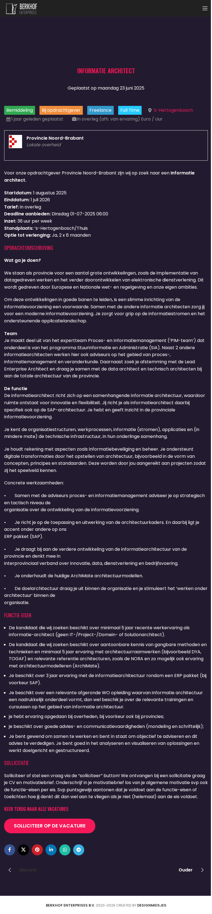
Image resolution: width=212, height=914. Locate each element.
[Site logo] (21, 8)
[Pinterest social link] (37, 849)
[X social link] (23, 849)
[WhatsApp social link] (64, 849)
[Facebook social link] (9, 849)
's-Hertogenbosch (173, 110)
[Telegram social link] (78, 849)
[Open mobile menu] (205, 8)
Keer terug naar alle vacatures (36, 809)
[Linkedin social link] (51, 849)
